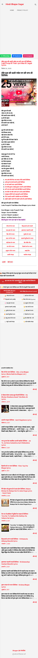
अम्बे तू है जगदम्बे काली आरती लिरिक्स (15, 182)
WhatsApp (6, 56)
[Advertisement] (19, 33)
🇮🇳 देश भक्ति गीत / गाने (28, 318)
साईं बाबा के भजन (10, 242)
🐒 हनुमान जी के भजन (28, 303)
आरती (3, 262)
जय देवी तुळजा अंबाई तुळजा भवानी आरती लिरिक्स (18, 187)
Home (12, 10)
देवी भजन (10, 262)
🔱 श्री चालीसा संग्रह (28, 321)
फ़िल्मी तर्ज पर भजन (27, 246)
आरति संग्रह (10, 254)
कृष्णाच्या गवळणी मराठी (27, 230)
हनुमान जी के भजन (10, 250)
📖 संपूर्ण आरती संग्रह (9, 321)
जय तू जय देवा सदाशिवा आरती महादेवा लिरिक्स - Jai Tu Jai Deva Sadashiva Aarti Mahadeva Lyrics (16, 443)
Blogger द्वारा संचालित (19, 650)
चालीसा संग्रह (27, 254)
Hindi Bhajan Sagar (15, 4)
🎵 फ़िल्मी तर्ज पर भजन (28, 314)
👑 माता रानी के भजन (28, 306)
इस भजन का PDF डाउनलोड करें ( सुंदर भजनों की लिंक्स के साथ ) (20, 281)
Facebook (18, 56)
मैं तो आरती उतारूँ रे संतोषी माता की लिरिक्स (16, 196)
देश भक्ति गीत (27, 242)
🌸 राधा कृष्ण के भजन (9, 303)
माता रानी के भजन (10, 238)
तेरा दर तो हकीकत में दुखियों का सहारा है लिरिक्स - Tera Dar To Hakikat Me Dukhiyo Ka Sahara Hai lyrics (15, 516)
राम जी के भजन (10, 246)
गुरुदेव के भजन (27, 234)
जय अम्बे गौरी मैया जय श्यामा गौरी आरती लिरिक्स (17, 180)
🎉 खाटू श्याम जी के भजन (9, 318)
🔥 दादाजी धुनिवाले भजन (9, 314)
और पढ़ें (35, 389)
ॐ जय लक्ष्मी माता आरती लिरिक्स (13, 184)
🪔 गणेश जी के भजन (9, 295)
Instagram (29, 56)
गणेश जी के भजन (10, 226)
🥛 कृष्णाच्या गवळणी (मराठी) (9, 306)
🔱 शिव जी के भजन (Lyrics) (28, 299)
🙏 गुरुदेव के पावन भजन (9, 310)
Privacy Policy (22, 10)
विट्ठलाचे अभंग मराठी (27, 226)
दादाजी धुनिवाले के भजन (27, 238)
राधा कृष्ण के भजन (10, 230)
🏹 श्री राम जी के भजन (28, 295)
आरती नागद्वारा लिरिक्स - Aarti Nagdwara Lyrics (16, 420)
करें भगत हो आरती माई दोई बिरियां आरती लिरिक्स (17, 189)
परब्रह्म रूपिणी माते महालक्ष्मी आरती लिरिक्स (16, 194)
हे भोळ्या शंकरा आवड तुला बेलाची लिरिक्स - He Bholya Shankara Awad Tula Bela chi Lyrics (14, 397)
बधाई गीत (27, 250)
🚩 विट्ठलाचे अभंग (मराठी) (10, 299)
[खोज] (35, 5)
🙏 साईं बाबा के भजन (28, 310)
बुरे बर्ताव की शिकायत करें (19, 654)
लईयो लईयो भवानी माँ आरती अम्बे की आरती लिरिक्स (18, 199)
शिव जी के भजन (10, 234)
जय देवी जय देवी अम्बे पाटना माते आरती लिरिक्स (17, 192)
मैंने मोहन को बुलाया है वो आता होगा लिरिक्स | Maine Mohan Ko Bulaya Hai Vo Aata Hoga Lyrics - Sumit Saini (16, 491)
